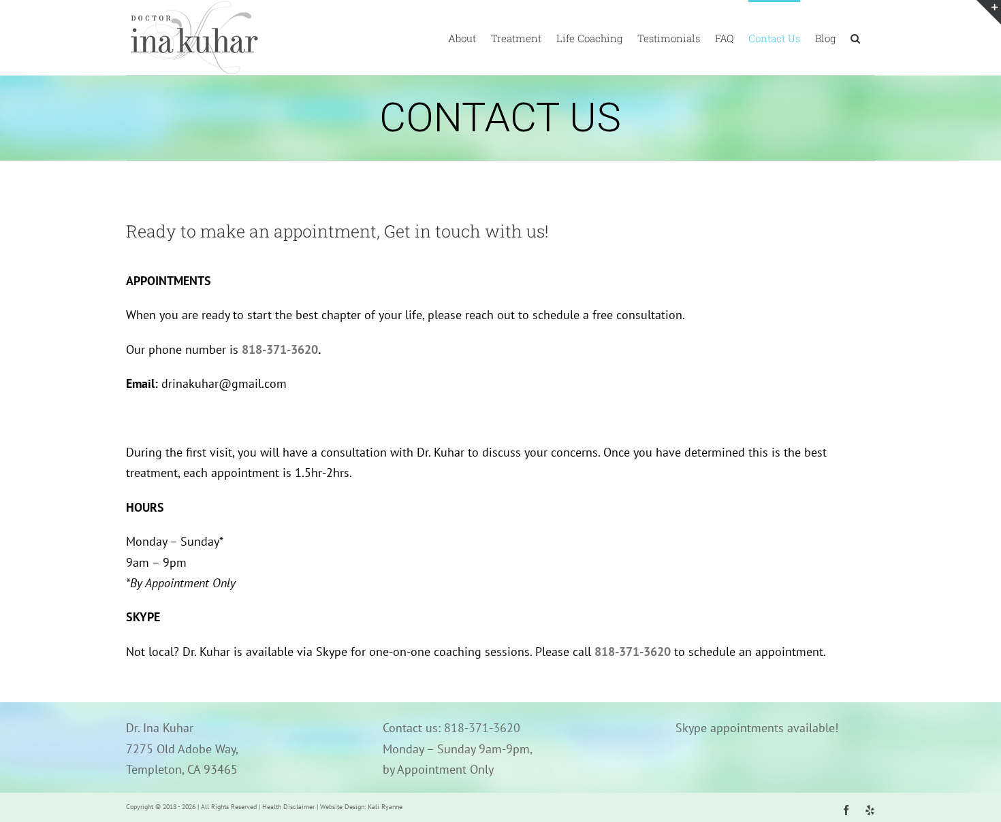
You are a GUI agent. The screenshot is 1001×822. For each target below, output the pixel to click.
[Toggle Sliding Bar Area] (988, 12)
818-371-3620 (280, 349)
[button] (855, 37)
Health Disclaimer (288, 806)
